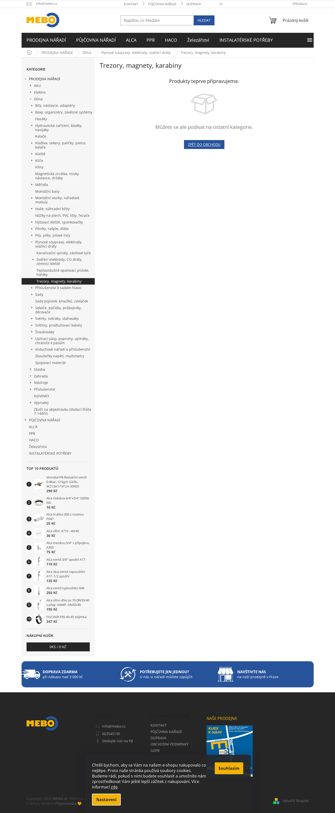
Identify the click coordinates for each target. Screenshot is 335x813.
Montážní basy (47, 191)
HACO (34, 440)
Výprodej (41, 402)
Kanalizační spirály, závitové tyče (63, 253)
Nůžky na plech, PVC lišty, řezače (62, 215)
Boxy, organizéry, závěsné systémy (63, 112)
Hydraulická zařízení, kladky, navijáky (58, 127)
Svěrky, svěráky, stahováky (57, 318)
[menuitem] (46, 40)
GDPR (155, 750)
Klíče (39, 160)
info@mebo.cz (114, 726)
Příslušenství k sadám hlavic (58, 287)
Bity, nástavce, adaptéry (55, 105)
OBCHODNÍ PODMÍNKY (169, 744)
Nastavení (106, 799)
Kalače (40, 136)
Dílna (38, 99)
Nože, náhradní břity (52, 208)
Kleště (40, 153)
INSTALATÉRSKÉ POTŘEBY (50, 453)
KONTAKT (131, 4)
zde (114, 787)
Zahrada (41, 376)
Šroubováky (44, 332)
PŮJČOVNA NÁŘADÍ (162, 4)
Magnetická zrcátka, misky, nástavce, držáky (57, 175)
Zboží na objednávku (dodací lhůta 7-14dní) (62, 411)
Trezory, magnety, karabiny (59, 281)
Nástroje (41, 382)
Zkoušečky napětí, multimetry (59, 356)
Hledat (204, 20)
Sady (39, 294)
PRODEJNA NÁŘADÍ (44, 78)
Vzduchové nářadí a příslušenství (62, 349)
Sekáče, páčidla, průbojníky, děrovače (58, 309)
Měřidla (41, 184)
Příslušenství (44, 389)
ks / (58, 646)
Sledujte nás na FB (117, 741)
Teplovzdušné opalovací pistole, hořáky (62, 272)
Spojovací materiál (50, 362)
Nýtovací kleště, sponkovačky (59, 222)
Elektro (39, 92)
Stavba (39, 369)
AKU (37, 85)
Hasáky (41, 118)
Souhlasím (229, 768)
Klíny (39, 167)
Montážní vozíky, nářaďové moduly (57, 199)
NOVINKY (41, 396)
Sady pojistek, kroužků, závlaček (61, 301)
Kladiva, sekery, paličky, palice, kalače (60, 145)
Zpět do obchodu (204, 144)
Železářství (38, 446)
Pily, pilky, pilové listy (52, 235)
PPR (32, 433)
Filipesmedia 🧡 (68, 803)
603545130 (111, 733)
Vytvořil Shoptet (296, 800)
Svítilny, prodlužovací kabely (58, 325)
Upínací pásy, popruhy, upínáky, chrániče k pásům (62, 340)
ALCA (33, 426)
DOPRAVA (193, 4)
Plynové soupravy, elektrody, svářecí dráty (58, 244)
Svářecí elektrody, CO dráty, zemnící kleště (59, 261)
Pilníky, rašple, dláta (52, 228)
